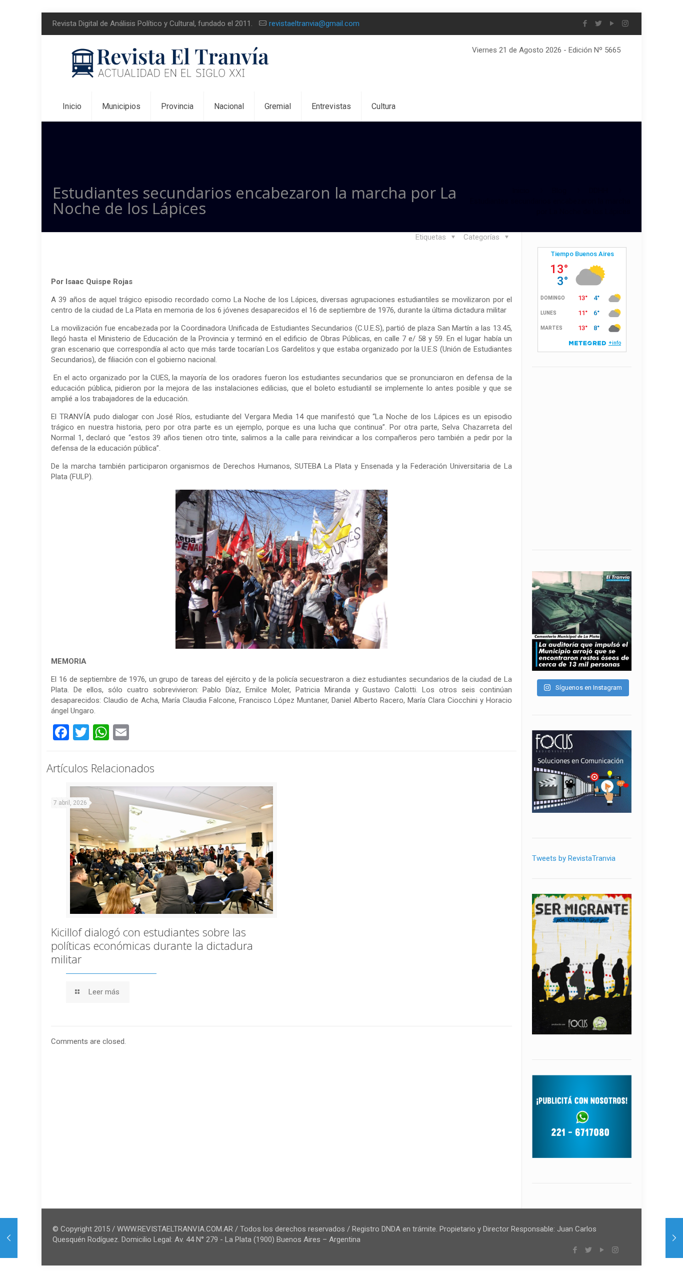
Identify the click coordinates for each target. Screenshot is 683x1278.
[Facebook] (585, 23)
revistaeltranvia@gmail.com (314, 23)
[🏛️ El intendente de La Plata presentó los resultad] (582, 621)
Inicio (521, 190)
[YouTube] (611, 23)
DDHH (598, 190)
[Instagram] (625, 23)
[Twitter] (598, 23)
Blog (559, 190)
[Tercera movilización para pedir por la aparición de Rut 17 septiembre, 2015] (9, 1238)
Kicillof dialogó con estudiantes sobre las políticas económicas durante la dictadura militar (152, 945)
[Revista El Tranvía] (171, 63)
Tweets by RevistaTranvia (574, 858)
